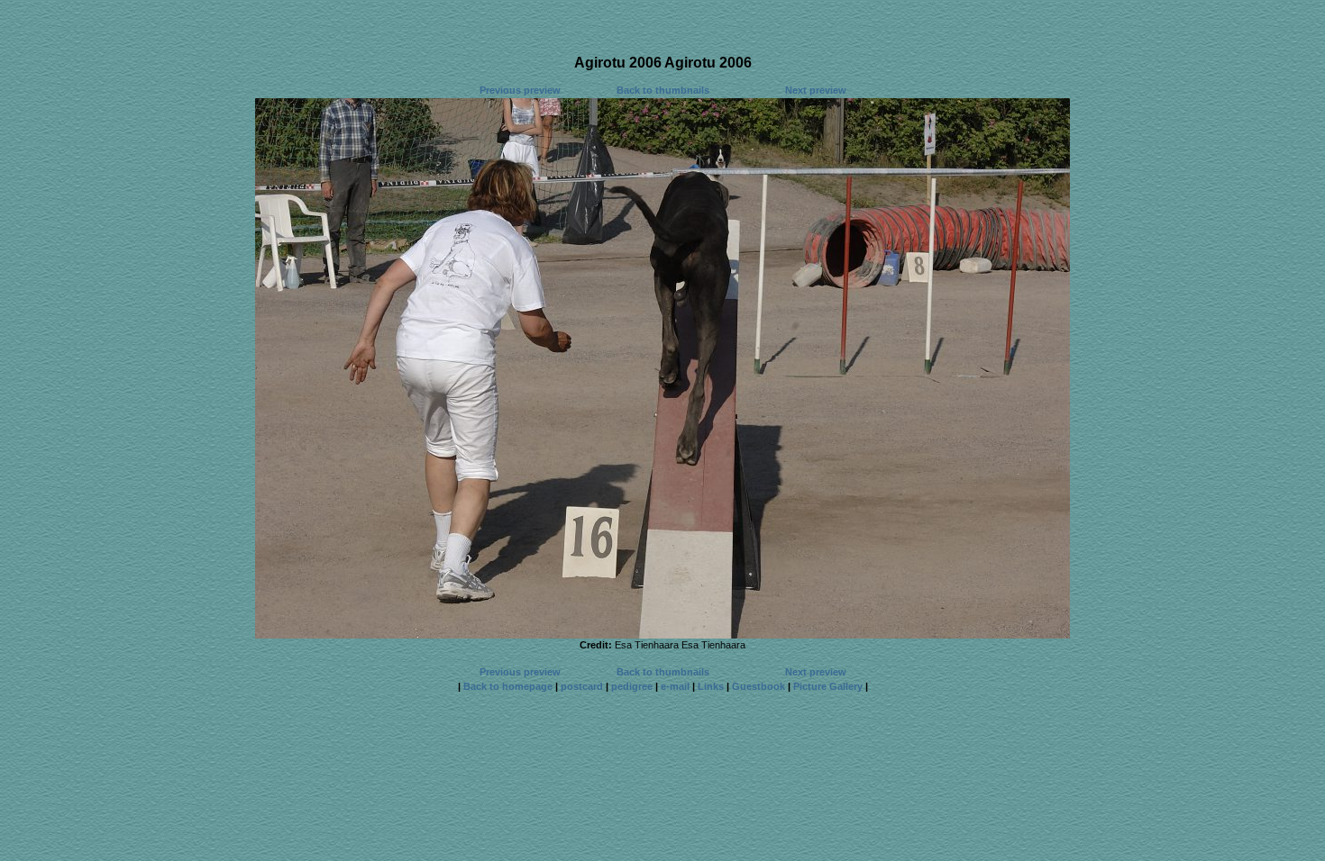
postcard (582, 686)
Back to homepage (508, 686)
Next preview (815, 90)
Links (711, 686)
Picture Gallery (828, 686)
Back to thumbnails (663, 90)
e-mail (675, 686)
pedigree (632, 686)
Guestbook (758, 686)
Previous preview (520, 90)
